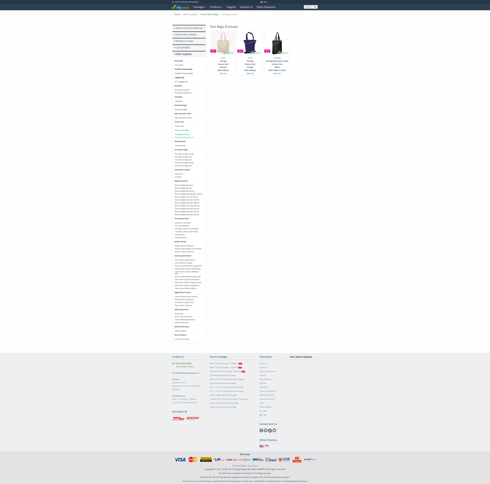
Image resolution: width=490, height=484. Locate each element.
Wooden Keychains (182, 90)
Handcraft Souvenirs (182, 170)
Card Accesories (181, 237)
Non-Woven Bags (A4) (183, 160)
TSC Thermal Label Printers (185, 260)
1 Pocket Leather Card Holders (186, 231)
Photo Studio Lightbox (183, 305)
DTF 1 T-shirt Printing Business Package (226, 387)
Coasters (178, 177)
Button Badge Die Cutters (184, 191)
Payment (263, 383)
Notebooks (179, 314)
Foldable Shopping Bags (183, 69)
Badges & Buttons (181, 181)
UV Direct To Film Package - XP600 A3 (227, 371)
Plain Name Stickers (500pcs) (186, 288)
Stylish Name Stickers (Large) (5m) (188, 276)
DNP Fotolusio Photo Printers (186, 296)
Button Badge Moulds (183, 188)
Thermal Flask (180, 145)
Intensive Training (267, 399)
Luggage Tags (179, 77)
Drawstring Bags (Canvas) (184, 137)
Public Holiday (265, 407)
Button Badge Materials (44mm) (187, 208)
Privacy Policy (253, 466)
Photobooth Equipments (184, 299)
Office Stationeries (182, 322)
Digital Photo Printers (182, 292)
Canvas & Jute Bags (209, 14)
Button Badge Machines (184, 185)
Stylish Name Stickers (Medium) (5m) (187, 273)
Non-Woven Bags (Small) (184, 154)
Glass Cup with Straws (182, 113)
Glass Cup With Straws (183, 118)
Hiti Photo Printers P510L (184, 302)
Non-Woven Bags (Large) (184, 163)
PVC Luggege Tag (181, 81)
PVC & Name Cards (181, 218)
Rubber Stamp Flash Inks (184, 251)
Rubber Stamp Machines (184, 246)
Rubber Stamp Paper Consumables (188, 249)
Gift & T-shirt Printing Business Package (226, 379)
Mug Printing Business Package (223, 383)
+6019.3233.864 (182, 363)
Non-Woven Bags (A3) (183, 165)
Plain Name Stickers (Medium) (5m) (188, 282)
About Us (263, 363)
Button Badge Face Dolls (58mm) (187, 206)
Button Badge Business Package (223, 395)
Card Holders (180, 234)
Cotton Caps (179, 122)
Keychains (178, 86)
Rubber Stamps (180, 241)
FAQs (261, 403)
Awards (262, 375)
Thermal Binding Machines (185, 319)
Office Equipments (181, 309)
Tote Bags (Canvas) (182, 134)
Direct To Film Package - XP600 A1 (226, 363)
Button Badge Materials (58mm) (187, 203)
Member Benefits (266, 395)
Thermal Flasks (180, 141)
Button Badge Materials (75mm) (187, 200)
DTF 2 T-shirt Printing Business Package (226, 391)
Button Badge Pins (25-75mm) (186, 197)
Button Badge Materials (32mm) (187, 211)
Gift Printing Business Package (223, 375)
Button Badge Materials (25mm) (187, 214)
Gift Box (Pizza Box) (181, 326)
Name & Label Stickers (182, 256)
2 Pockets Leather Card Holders (187, 229)
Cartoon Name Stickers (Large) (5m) (188, 266)
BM (265, 2)
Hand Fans (179, 174)
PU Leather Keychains (183, 93)
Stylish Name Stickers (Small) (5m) (187, 269)
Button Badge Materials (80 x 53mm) (189, 194)
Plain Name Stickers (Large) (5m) (187, 285)
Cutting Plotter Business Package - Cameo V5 (229, 399)
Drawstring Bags (180, 105)
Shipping (263, 387)
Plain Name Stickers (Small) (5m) (187, 279)
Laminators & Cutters (183, 223)
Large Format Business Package (223, 407)
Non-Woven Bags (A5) (183, 157)
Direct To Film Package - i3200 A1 (225, 367)
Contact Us (264, 367)
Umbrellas (178, 97)
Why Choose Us (266, 379)
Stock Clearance (180, 335)
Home (177, 14)
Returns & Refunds (267, 391)
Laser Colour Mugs (182, 339)
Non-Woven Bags (181, 149)
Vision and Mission (267, 371)
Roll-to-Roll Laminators (183, 316)
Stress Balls (178, 61)
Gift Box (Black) (180, 331)
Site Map (263, 411)
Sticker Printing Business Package (224, 403)
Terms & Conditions (239, 466)
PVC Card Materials (182, 226)
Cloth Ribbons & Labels (183, 263)
